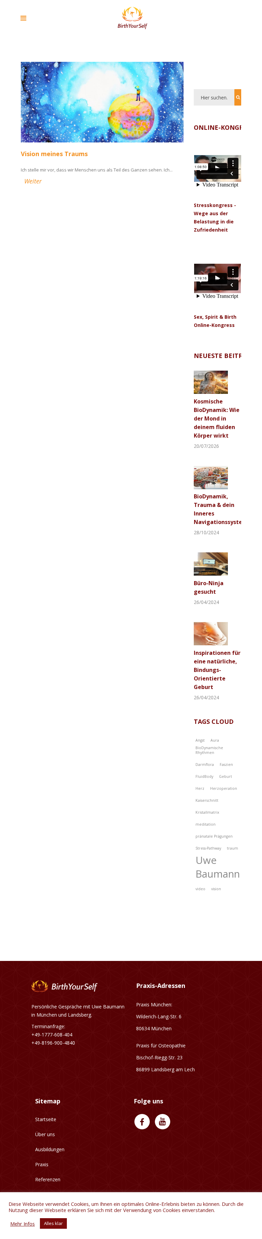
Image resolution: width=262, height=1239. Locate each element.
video (200, 888)
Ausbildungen (49, 1149)
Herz (199, 788)
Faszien (226, 764)
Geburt (225, 776)
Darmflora (204, 764)
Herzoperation (223, 788)
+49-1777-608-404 (51, 1034)
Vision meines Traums (54, 154)
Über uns (45, 1134)
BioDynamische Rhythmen (209, 750)
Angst (200, 740)
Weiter (33, 181)
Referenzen (47, 1179)
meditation (205, 824)
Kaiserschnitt (206, 800)
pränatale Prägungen (214, 836)
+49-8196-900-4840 (53, 1043)
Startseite (45, 1119)
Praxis (41, 1164)
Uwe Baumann (217, 867)
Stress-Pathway (208, 848)
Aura (214, 740)
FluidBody (204, 776)
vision (216, 888)
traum (232, 848)
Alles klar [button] (53, 1223)
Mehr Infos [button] (22, 1224)
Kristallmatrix (207, 812)
